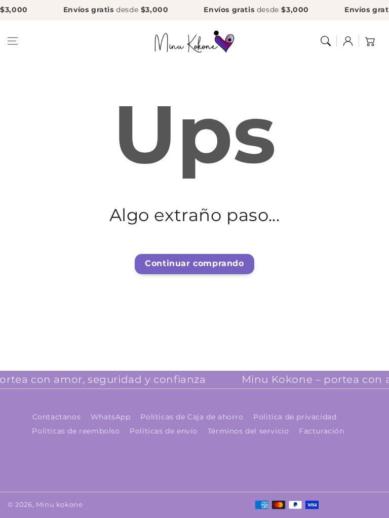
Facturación (321, 431)
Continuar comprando (194, 263)
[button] (13, 41)
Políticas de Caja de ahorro (191, 416)
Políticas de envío (164, 431)
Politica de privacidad (294, 416)
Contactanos (56, 416)
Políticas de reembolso (76, 431)
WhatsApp (111, 416)
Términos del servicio (248, 431)
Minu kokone (59, 504)
